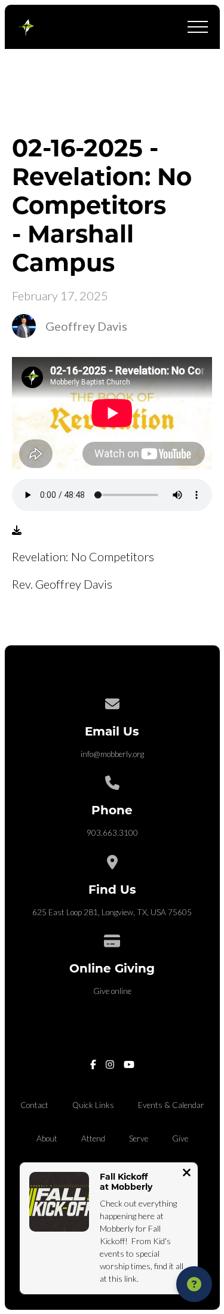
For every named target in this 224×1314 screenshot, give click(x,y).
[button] (198, 27)
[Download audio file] (17, 530)
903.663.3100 (112, 833)
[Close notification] (186, 1173)
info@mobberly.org (112, 754)
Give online (112, 991)
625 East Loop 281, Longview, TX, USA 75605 (112, 912)
